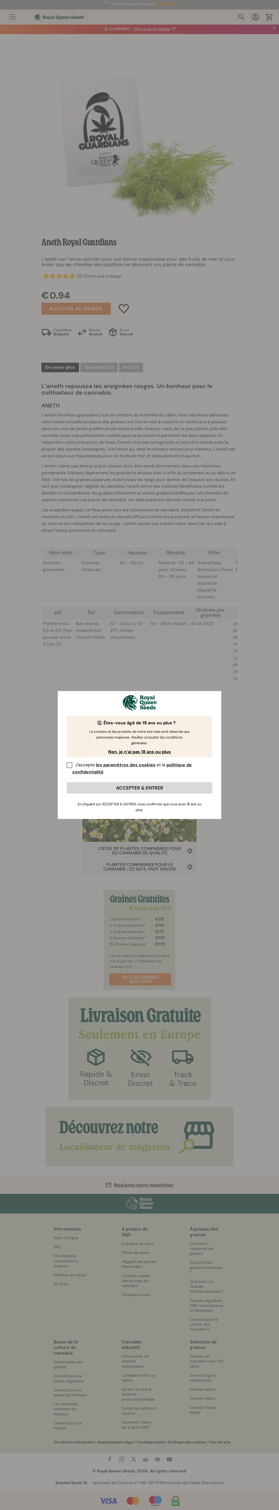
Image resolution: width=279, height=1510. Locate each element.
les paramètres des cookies (126, 765)
